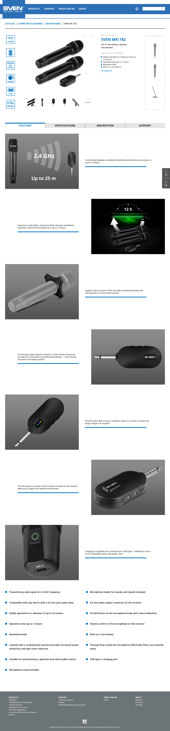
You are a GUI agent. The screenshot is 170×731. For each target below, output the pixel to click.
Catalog (10, 23)
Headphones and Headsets (20, 702)
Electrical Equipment (17, 709)
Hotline (61, 702)
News (106, 700)
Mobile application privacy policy (71, 704)
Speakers (13, 700)
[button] (155, 106)
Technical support (65, 700)
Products (34, 8)
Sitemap (138, 704)
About (82, 8)
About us (139, 700)
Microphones (53, 23)
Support (49, 8)
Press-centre (67, 8)
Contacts (139, 702)
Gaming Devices (16, 704)
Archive (12, 714)
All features (106, 70)
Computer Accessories (30, 23)
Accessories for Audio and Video (22, 712)
